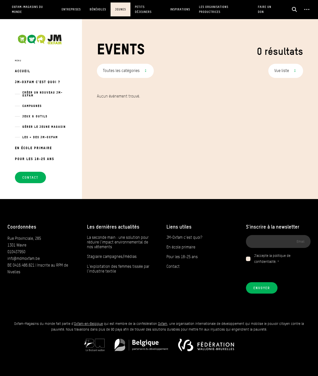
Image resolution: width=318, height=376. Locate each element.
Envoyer (261, 288)
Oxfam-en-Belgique (88, 324)
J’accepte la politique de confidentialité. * (272, 259)
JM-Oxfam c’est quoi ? (37, 82)
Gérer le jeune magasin (44, 127)
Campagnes (32, 106)
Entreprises (71, 9)
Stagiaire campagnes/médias (112, 256)
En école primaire (33, 148)
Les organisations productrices (213, 9)
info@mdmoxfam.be (23, 258)
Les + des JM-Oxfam (40, 137)
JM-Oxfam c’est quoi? (184, 237)
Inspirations (180, 9)
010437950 (16, 251)
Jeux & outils (34, 116)
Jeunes (120, 9)
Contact (173, 266)
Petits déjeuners (143, 9)
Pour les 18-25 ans (34, 159)
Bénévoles (98, 9)
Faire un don (264, 9)
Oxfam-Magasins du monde (27, 9)
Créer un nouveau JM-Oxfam (42, 94)
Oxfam (162, 324)
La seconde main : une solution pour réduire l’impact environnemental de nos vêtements (118, 242)
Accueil (22, 71)
